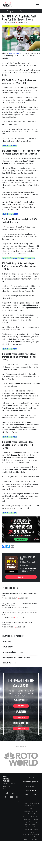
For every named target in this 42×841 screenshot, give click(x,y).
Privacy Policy (30, 786)
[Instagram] (17, 797)
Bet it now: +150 (10, 437)
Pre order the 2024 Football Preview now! (18, 258)
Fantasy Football (24, 657)
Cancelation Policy (31, 795)
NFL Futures (7, 652)
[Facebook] (7, 793)
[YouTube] (11, 797)
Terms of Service (30, 790)
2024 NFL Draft (14, 53)
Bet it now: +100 (10, 146)
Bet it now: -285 (10, 513)
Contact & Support (9, 783)
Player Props (18, 652)
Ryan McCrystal (10, 22)
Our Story (31, 777)
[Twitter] (5, 797)
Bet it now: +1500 (10, 214)
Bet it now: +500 (10, 349)
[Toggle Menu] (38, 4)
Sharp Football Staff (10, 598)
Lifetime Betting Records (31, 782)
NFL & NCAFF (8, 647)
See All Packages (9, 663)
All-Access (7, 641)
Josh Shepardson (9, 627)
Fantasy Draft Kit (9, 657)
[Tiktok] (13, 793)
